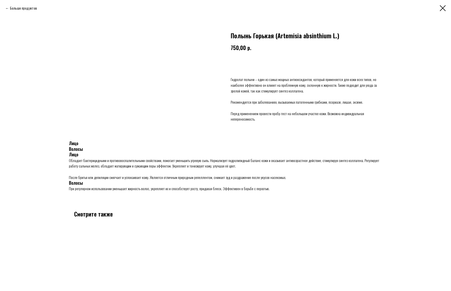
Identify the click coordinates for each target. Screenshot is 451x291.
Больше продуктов (23, 8)
